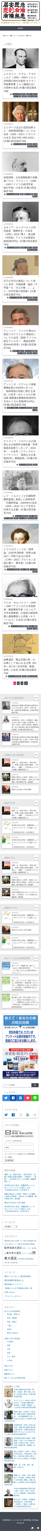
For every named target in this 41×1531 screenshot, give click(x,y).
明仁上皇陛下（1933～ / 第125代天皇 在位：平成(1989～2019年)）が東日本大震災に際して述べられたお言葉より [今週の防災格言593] (20, 1456)
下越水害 (19, 1244)
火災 (35, 194)
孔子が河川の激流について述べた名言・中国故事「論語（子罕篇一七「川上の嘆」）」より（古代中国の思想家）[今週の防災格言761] (21, 287)
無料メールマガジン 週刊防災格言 (17, 1276)
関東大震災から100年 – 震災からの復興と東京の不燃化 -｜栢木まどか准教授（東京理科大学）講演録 (25, 779)
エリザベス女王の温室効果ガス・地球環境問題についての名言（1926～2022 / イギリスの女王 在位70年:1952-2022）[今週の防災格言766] (20, 134)
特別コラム (8, 1370)
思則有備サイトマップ (13, 1284)
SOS (5, 1262)
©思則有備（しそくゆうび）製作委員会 (16, 1520)
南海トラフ (12, 1244)
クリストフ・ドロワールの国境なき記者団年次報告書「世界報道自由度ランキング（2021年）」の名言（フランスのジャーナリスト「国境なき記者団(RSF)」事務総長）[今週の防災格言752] (21, 451)
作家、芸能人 (8, 518)
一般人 (9, 1325)
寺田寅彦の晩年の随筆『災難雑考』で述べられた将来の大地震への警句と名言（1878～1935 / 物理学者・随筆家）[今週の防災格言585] (20, 1442)
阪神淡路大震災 (13, 1247)
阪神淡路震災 (29, 1259)
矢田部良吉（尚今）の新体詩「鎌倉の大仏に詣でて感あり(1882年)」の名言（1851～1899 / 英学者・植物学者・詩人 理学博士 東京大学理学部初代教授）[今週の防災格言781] (25, 725)
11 (26, 683)
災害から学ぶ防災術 (12, 1338)
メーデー (28, 1248)
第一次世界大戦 (13, 1262)
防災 (23, 1248)
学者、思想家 (29, 194)
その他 (35, 144)
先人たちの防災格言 (19, 94)
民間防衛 (32, 1244)
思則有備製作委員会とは (14, 1280)
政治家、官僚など (31, 94)
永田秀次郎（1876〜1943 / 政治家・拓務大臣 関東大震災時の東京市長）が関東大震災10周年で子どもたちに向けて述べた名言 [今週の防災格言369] (20, 1429)
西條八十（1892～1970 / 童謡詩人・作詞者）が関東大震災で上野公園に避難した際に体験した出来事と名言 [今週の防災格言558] (20, 1479)
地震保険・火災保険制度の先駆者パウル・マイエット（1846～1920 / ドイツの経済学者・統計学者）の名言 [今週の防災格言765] (20, 184)
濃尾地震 (7, 1241)
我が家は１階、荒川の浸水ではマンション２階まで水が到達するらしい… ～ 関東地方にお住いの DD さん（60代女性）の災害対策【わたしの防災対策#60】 (25, 1002)
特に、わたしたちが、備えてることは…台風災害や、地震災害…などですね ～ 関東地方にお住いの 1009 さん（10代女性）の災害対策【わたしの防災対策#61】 (25, 985)
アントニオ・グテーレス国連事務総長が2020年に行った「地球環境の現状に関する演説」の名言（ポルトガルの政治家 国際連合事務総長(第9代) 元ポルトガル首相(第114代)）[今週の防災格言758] (20, 394)
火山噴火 (10, 1341)
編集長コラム (9, 1374)
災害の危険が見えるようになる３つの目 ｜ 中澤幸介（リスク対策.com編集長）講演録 (25, 894)
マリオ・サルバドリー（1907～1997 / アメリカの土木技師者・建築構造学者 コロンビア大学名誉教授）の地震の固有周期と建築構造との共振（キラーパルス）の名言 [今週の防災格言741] (21, 613)
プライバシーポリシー (13, 1296)
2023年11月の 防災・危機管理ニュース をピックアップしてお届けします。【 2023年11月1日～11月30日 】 (19, 1187)
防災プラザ (8, 1366)
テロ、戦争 (17, 96)
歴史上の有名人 (32, 96)
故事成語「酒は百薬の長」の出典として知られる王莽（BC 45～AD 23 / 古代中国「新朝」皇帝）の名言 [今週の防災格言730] (20, 666)
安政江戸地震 (14, 1241)
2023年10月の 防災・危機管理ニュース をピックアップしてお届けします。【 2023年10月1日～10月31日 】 (19, 1209)
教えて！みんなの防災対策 (14, 1378)
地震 (22, 194)
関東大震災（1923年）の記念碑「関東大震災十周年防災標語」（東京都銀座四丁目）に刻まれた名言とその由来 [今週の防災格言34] (20, 1416)
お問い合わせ (9, 1292)
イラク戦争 (23, 1241)
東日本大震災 (13, 1253)
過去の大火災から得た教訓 (21, 789)
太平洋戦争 (21, 1259)
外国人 (24, 96)
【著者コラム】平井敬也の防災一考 (18, 1288)
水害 (8, 1353)
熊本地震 (26, 1244)
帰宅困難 (30, 1241)
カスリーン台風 (27, 1253)
